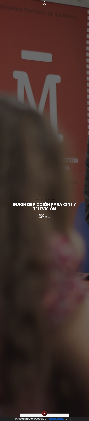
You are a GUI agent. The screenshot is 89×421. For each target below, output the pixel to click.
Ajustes (67, 419)
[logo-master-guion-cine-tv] (44, 3)
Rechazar (60, 419)
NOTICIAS (56, 3)
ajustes (44, 419)
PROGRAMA (32, 3)
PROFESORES (38, 3)
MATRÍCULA (50, 3)
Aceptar (52, 419)
